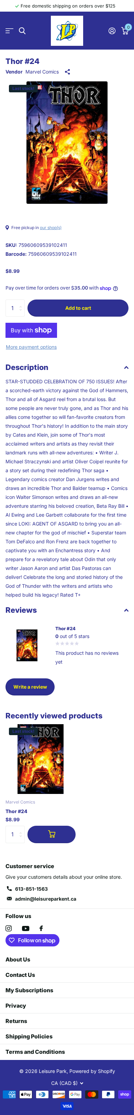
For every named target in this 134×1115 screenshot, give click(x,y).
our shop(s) (51, 227)
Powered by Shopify (92, 1071)
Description (26, 367)
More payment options (31, 347)
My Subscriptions (29, 990)
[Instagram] (8, 928)
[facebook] (41, 928)
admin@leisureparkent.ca (45, 899)
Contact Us (20, 974)
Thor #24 (16, 811)
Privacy (15, 1005)
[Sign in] (111, 31)
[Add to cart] (51, 834)
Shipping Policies (29, 1036)
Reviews (21, 610)
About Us (17, 959)
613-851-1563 (31, 889)
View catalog (9, 31)
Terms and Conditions (35, 1051)
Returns (16, 1021)
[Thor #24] (40, 759)
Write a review (30, 687)
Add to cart (78, 308)
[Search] (22, 31)
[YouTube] (25, 928)
